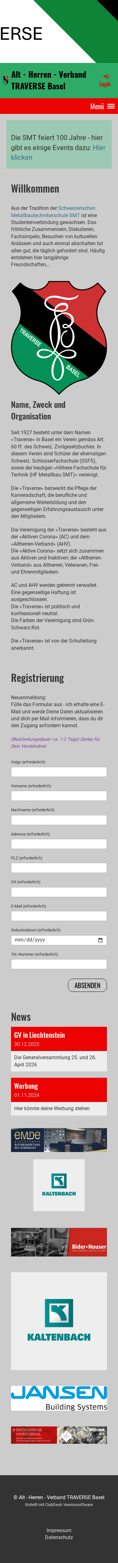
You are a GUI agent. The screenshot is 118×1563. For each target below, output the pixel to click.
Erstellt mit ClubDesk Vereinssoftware (59, 1504)
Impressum (59, 1530)
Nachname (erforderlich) (33, 809)
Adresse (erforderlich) (30, 834)
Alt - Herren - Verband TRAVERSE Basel (48, 80)
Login (104, 83)
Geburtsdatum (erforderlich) (36, 930)
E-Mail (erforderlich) (28, 906)
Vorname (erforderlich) (31, 786)
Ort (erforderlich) (26, 882)
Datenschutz (59, 1537)
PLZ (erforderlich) (26, 858)
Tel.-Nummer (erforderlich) (34, 954)
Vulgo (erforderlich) (28, 762)
